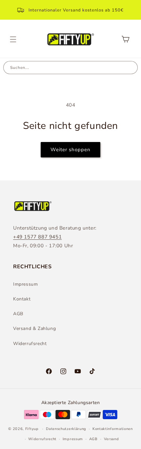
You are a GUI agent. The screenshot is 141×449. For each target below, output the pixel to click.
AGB (18, 314)
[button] (13, 39)
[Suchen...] (131, 67)
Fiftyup (32, 428)
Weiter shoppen (70, 149)
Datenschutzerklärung (66, 428)
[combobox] (64, 67)
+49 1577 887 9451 (37, 237)
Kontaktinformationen (112, 428)
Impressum (25, 284)
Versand (111, 439)
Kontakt (21, 299)
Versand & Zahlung (34, 328)
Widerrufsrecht (30, 343)
